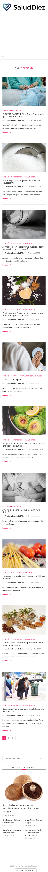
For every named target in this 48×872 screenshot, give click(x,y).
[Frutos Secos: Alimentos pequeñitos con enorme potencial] (24, 619)
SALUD (18, 110)
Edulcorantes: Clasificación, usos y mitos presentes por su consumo (22, 314)
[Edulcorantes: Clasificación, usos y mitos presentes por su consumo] (24, 290)
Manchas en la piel (11, 379)
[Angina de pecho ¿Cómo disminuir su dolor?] (24, 487)
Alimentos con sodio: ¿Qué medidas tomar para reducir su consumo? (23, 248)
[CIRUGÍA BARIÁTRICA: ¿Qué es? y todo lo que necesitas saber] (24, 91)
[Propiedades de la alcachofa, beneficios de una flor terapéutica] (24, 420)
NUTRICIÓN (6, 177)
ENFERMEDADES (7, 110)
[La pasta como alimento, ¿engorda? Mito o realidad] (24, 553)
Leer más (5, 132)
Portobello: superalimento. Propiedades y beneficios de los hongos (20, 808)
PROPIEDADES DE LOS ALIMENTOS (24, 177)
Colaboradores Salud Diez (14, 120)
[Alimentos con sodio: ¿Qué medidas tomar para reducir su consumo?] (24, 224)
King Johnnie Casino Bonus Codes (12, 831)
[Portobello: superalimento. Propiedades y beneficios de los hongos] (24, 787)
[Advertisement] (24, 30)
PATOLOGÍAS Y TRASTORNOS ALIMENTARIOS (27, 376)
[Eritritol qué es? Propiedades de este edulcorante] (24, 157)
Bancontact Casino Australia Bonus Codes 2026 (34, 833)
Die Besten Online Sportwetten (11, 821)
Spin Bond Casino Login (33, 821)
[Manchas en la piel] (24, 356)
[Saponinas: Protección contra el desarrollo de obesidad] (24, 686)
